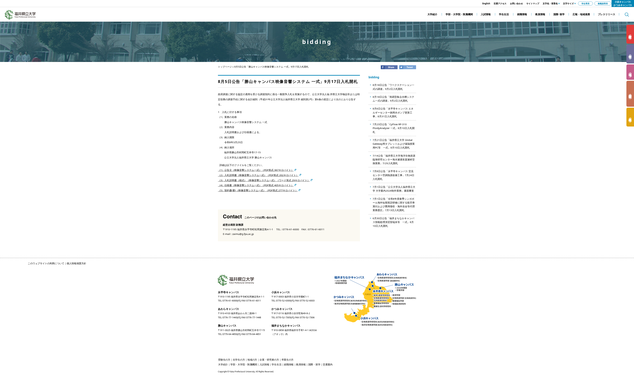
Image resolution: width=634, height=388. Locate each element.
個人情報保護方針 (76, 263)
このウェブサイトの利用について (46, 263)
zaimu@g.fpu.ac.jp (243, 234)
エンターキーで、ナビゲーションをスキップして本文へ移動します (37, 1)
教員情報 (301, 364)
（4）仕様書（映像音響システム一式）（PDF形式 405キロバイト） (256, 185)
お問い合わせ (516, 3)
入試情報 (264, 364)
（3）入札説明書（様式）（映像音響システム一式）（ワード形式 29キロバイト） (264, 180)
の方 (630, 34)
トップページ (225, 66)
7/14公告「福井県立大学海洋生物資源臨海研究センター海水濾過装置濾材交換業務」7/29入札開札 (394, 159)
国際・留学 (314, 364)
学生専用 (585, 3)
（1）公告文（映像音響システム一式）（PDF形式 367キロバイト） (256, 170)
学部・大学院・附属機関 (243, 364)
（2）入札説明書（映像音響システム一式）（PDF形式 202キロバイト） (258, 175)
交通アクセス (500, 3)
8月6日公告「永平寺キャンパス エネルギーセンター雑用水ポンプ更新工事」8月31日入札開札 (393, 112)
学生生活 (276, 364)
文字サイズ (568, 3)
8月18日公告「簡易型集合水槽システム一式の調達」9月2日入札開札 (393, 98)
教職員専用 (603, 3)
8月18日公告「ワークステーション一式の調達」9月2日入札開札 (393, 86)
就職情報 (289, 364)
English (486, 3)
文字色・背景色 (550, 3)
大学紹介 (223, 364)
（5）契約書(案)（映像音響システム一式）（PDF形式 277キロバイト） (258, 190)
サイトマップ (532, 3)
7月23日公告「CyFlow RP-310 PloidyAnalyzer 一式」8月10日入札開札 (394, 128)
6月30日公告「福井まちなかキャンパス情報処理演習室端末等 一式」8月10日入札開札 (393, 222)
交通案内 (328, 364)
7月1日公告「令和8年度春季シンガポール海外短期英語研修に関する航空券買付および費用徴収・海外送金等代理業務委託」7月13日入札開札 (394, 204)
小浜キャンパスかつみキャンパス (623, 3)
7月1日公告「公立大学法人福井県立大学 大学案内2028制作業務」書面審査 (394, 188)
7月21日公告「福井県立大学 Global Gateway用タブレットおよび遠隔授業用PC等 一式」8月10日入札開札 (394, 143)
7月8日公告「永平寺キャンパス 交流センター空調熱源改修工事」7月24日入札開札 (393, 175)
